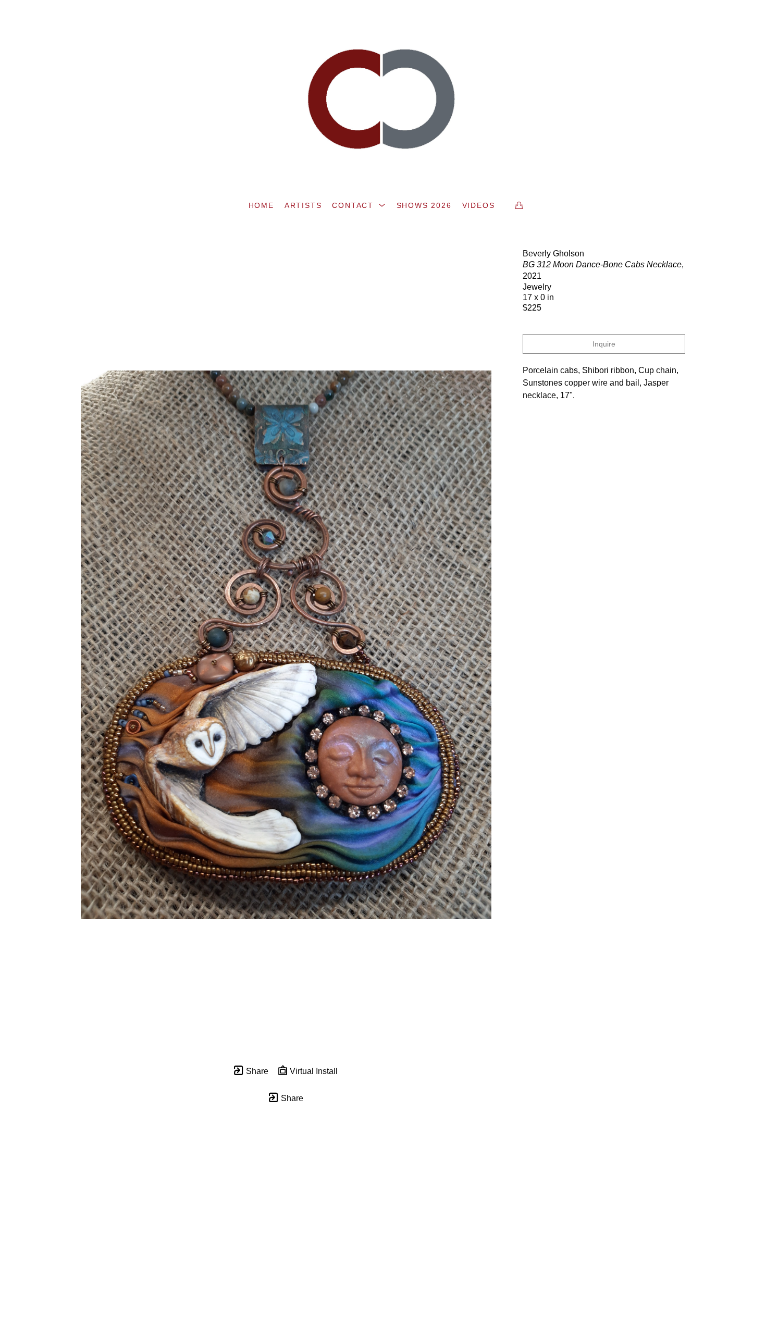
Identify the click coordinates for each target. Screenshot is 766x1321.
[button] (359, 205)
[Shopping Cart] (519, 205)
